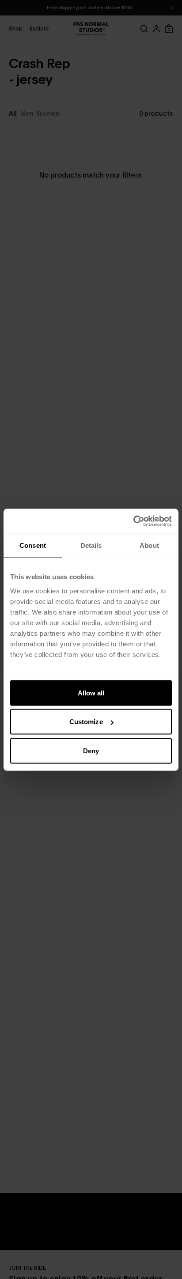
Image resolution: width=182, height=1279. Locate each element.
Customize (86, 721)
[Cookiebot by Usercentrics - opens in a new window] (133, 521)
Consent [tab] (32, 545)
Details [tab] (91, 545)
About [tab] (149, 545)
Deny (91, 750)
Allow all (91, 692)
